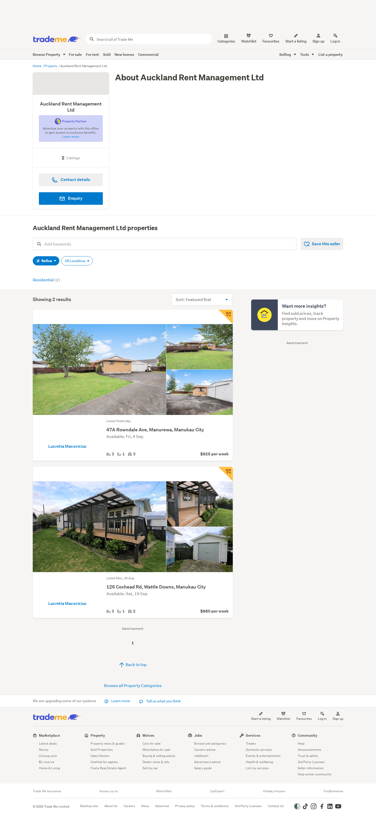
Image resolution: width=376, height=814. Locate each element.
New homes (124, 54)
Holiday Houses (274, 791)
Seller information (311, 768)
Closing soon (48, 756)
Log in (335, 41)
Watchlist (283, 718)
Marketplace (49, 735)
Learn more (120, 701)
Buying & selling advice (158, 756)
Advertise (162, 806)
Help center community (314, 774)
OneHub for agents (104, 762)
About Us (110, 806)
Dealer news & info (155, 762)
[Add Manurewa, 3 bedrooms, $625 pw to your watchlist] (225, 317)
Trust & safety (308, 756)
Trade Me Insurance (47, 791)
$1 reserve (46, 762)
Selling (285, 54)
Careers (129, 806)
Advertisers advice (207, 762)
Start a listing (261, 718)
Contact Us (276, 806)
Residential (46, 279)
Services (253, 735)
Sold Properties (102, 749)
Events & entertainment (263, 756)
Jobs (198, 735)
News (145, 806)
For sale (75, 54)
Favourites (304, 718)
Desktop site (89, 806)
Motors (148, 735)
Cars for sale (151, 743)
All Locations (75, 261)
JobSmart (201, 756)
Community (307, 735)
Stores (43, 749)
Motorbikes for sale (156, 749)
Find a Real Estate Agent (108, 768)
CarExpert (217, 791)
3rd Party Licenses (311, 762)
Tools (305, 54)
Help (301, 743)
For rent (92, 54)
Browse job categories (210, 743)
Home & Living (49, 768)
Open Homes (100, 756)
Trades (251, 743)
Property (51, 66)
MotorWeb (163, 791)
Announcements (309, 749)
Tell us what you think (163, 701)
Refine (47, 260)
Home (37, 66)
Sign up (318, 41)
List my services (257, 768)
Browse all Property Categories (133, 685)
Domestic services (259, 749)
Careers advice (205, 749)
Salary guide (203, 768)
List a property (330, 54)
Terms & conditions (215, 806)
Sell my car (150, 768)
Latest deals (48, 743)
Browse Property (47, 54)
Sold (106, 54)
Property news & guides (108, 743)
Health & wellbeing (259, 762)
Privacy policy (185, 806)
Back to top (136, 664)
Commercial (148, 54)
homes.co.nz (108, 791)
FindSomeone (333, 791)
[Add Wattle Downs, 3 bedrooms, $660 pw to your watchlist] (225, 474)
